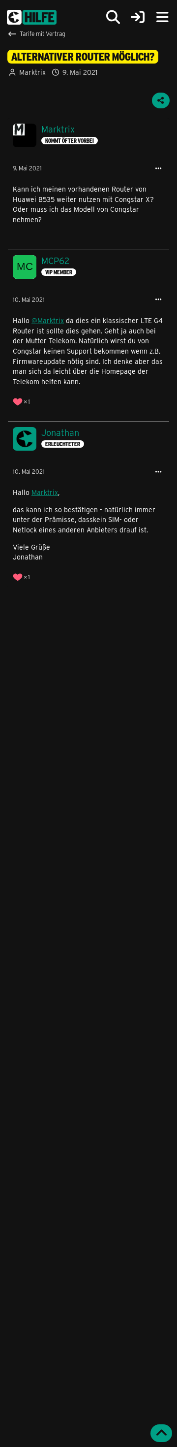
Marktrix (32, 72)
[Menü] (162, 17)
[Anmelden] (138, 17)
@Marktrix (47, 320)
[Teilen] (161, 100)
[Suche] (113, 17)
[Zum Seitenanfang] (161, 1433)
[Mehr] (158, 169)
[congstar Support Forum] (32, 17)
